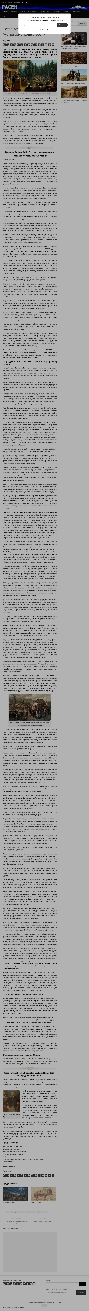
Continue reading (44, 30)
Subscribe (62, 25)
